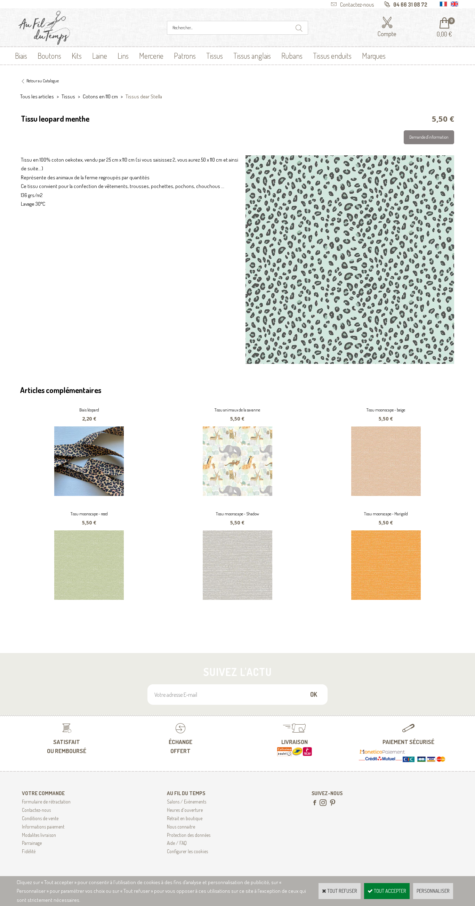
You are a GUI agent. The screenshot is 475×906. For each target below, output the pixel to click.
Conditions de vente (40, 818)
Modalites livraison (39, 835)
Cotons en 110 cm (100, 96)
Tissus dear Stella (144, 96)
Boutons (49, 55)
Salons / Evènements (186, 802)
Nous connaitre (181, 827)
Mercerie (151, 55)
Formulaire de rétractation (46, 802)
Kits (77, 55)
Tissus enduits (332, 55)
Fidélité (28, 851)
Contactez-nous (36, 810)
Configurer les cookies (187, 851)
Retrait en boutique (184, 818)
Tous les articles (37, 96)
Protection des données (188, 835)
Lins (123, 55)
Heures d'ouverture (185, 810)
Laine (99, 55)
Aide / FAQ (177, 843)
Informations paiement (43, 827)
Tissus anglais (252, 55)
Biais (21, 55)
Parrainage (32, 843)
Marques (374, 55)
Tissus (214, 55)
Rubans (292, 55)
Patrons (185, 55)
